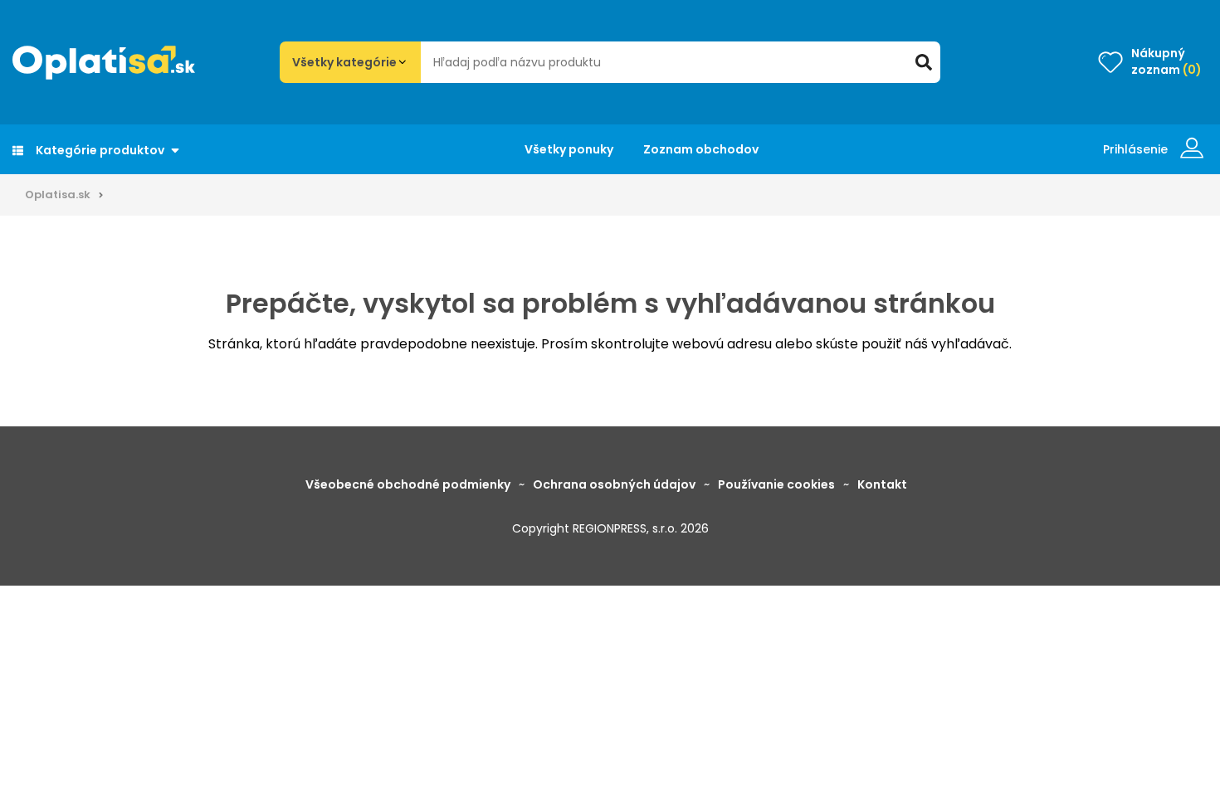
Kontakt (882, 484)
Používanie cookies (776, 484)
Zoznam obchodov (701, 149)
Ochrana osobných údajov (614, 484)
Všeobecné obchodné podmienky (407, 484)
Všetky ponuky (569, 149)
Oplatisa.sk (57, 194)
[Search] (923, 62)
